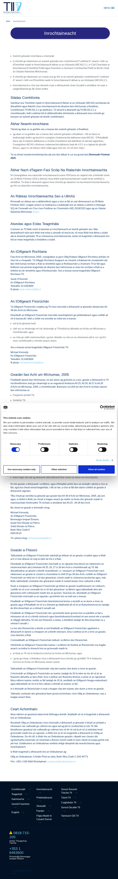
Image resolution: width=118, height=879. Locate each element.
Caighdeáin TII (69, 802)
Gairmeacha (18, 799)
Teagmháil (17, 794)
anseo (36, 212)
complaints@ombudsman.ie (61, 761)
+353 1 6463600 (16, 850)
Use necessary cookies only (22, 469)
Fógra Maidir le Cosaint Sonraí (44, 817)
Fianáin (40, 811)
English (15, 812)
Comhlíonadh (19, 789)
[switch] (44, 449)
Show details (102, 460)
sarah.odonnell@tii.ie (30, 289)
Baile (8, 21)
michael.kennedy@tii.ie (32, 362)
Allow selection (59, 469)
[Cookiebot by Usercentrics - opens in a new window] (102, 407)
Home (12, 8)
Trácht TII (66, 797)
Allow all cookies (96, 469)
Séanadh (41, 806)
